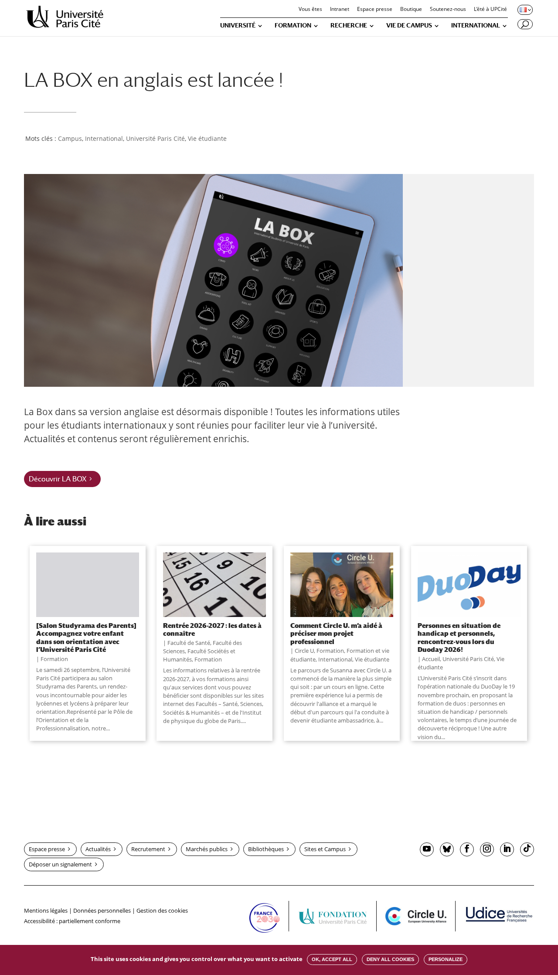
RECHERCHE (348, 25)
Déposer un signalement (60, 864)
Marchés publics (207, 849)
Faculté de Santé (188, 643)
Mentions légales (46, 910)
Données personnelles (102, 910)
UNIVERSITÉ (237, 25)
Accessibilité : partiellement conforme (72, 921)
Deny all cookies (390, 959)
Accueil (431, 659)
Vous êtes (310, 10)
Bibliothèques (266, 849)
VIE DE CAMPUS (409, 25)
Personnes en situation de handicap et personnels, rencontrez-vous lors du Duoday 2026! (459, 637)
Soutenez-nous (448, 10)
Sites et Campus (325, 849)
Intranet (339, 10)
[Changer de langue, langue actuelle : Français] (524, 9)
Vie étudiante (207, 138)
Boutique (411, 10)
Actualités (98, 849)
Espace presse (374, 10)
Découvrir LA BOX (58, 479)
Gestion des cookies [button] (162, 910)
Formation (54, 659)
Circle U (304, 651)
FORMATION (293, 25)
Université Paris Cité (155, 138)
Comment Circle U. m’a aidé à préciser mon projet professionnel (336, 633)
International (104, 138)
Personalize (446, 959)
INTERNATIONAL (475, 25)
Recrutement (148, 849)
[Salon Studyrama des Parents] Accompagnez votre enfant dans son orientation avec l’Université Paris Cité (86, 637)
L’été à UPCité (490, 10)
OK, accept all (332, 959)
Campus (70, 138)
